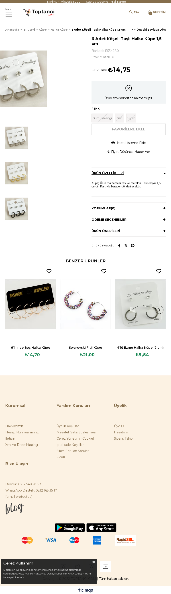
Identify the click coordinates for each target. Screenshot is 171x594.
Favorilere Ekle (49, 271)
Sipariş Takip (123, 439)
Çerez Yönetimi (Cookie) (75, 439)
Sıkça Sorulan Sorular (73, 451)
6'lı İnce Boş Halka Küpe (30, 348)
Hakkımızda (14, 426)
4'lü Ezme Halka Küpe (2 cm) (140, 348)
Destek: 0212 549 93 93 (23, 484)
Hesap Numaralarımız (22, 432)
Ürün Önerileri (106, 231)
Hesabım (121, 432)
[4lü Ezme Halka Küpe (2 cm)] (140, 304)
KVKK (61, 457)
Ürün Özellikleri (108, 173)
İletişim (10, 439)
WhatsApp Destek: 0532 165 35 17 (31, 490)
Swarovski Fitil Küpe (85, 348)
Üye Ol (119, 426)
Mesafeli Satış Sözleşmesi (76, 432)
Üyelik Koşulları (68, 426)
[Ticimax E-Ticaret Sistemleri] (86, 590)
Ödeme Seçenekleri (110, 220)
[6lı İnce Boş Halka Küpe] (30, 304)
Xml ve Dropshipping (21, 445)
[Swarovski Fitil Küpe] (85, 304)
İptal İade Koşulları (70, 445)
